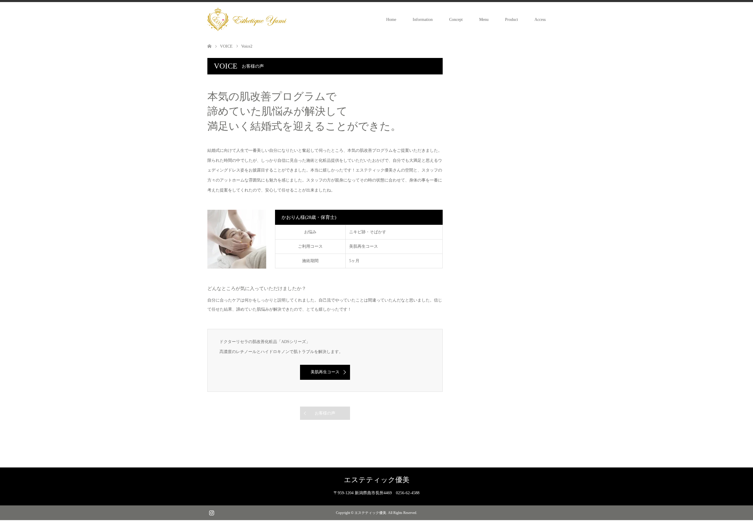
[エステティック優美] (246, 19)
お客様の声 (325, 413)
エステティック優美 (376, 480)
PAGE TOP (731, 498)
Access (540, 19)
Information (423, 19)
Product (511, 19)
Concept (456, 19)
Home (391, 19)
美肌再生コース (325, 372)
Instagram (211, 512)
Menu (484, 19)
